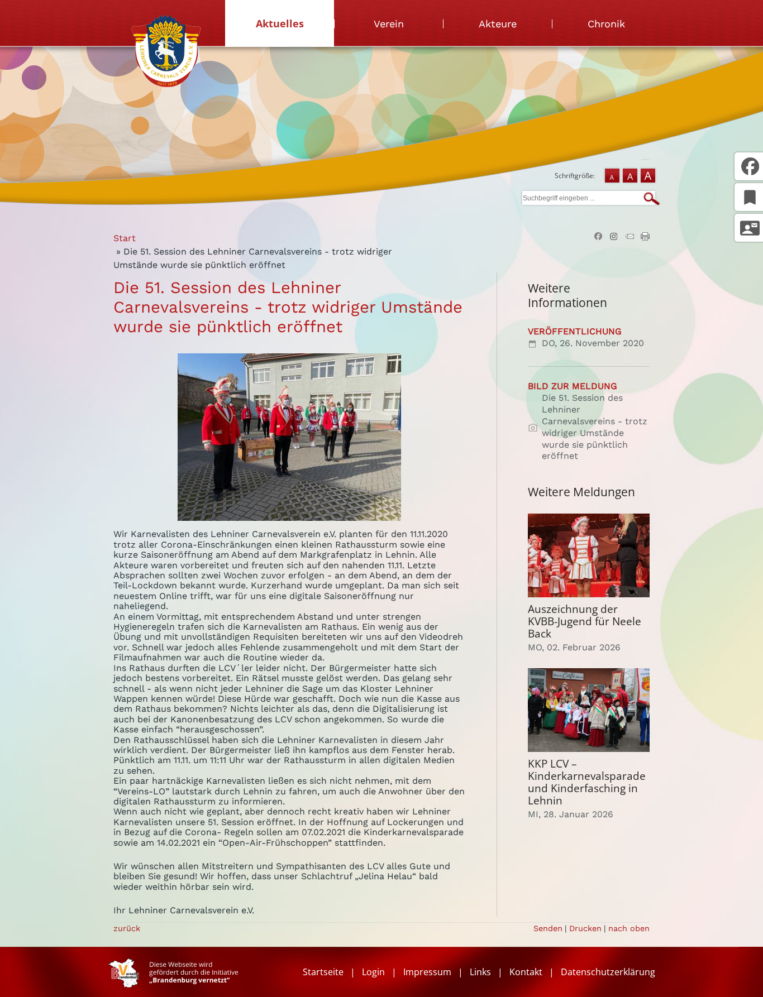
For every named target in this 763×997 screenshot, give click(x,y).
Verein (389, 24)
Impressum (427, 972)
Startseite (323, 972)
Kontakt (525, 972)
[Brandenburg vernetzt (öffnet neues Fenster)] (173, 984)
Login (373, 972)
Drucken (585, 928)
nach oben (629, 928)
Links (480, 972)
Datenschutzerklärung (608, 972)
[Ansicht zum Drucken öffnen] (645, 237)
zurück (126, 928)
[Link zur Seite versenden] (629, 237)
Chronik (606, 24)
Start (124, 238)
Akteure (498, 24)
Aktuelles (280, 23)
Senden (547, 928)
